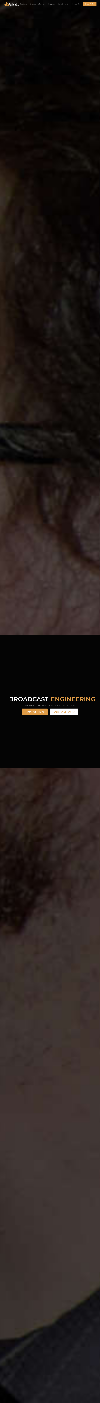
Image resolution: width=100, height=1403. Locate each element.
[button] (23, 3)
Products (23, 4)
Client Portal (89, 4)
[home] (11, 4)
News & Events (63, 4)
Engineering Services (37, 4)
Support (51, 4)
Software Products (34, 711)
